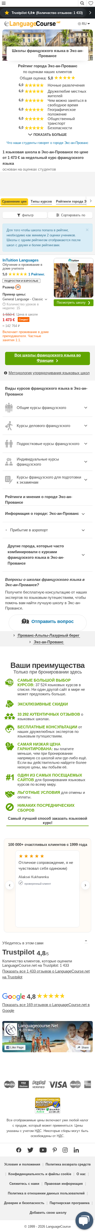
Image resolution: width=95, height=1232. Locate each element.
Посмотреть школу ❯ (73, 302)
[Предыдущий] (4, 200)
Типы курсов (41, 201)
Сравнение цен (14, 201)
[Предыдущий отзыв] (9, 885)
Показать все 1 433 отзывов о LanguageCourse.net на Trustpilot (46, 974)
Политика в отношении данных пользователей (46, 1193)
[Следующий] (90, 200)
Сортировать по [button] (73, 215)
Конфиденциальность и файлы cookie (39, 1174)
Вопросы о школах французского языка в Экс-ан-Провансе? (45, 582)
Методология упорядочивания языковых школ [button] (49, 373)
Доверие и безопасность (24, 1203)
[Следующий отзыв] (85, 885)
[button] (4, 4)
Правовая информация (64, 1184)
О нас (81, 1174)
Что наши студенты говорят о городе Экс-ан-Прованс (47, 143)
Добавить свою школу (48, 1212)
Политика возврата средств (68, 1164)
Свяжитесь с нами (24, 1184)
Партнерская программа (69, 1203)
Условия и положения (22, 1164)
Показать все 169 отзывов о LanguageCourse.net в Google (46, 1008)
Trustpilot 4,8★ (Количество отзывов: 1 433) (47, 13)
